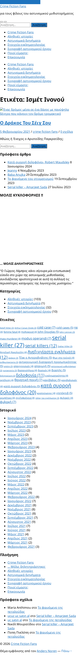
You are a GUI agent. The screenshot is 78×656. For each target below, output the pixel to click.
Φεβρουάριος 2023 (21, 447)
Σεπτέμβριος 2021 (20, 518)
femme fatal (12, 332)
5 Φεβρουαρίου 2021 (15, 132)
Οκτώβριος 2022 (19, 464)
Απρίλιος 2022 (18, 488)
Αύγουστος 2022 (19, 472)
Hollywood (29, 332)
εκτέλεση (7, 380)
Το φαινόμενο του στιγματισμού (31, 179)
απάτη (8, 366)
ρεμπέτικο (7, 398)
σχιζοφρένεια (25, 398)
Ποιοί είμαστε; (18, 53)
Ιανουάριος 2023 (19, 451)
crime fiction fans (45, 132)
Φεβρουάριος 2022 (21, 497)
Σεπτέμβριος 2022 (20, 468)
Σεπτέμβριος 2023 (20, 426)
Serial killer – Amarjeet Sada (27, 187)
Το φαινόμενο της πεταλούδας (50, 620)
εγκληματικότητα (56, 375)
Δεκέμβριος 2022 (20, 455)
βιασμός (44, 370)
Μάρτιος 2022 (18, 493)
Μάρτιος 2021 (18, 542)
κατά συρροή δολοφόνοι (22, 386)
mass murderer (10, 338)
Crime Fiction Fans (13, 6)
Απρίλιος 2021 (18, 538)
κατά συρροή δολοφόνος (35, 389)
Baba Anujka (16, 175)
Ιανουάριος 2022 (19, 501)
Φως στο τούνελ (63, 357)
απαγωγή (42, 366)
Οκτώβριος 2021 (19, 513)
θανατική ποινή (28, 380)
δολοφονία (30, 375)
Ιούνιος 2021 (17, 530)
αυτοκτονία (10, 370)
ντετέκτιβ (64, 393)
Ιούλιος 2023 (17, 430)
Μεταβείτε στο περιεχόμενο (20, 2)
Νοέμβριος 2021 (19, 509)
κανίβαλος (52, 380)
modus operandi (36, 338)
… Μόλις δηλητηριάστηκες (26, 567)
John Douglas (48, 332)
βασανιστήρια (27, 370)
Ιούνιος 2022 (17, 480)
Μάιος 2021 (16, 534)
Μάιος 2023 (16, 435)
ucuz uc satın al (19, 616)
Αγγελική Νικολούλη (13, 352)
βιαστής (58, 370)
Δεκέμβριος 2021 (20, 505)
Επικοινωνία (16, 57)
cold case (46, 327)
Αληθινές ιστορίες (20, 36)
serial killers (41, 345)
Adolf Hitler (7, 328)
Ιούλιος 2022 (17, 476)
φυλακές (66, 398)
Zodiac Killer (65, 346)
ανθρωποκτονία (9, 362)
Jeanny (12, 170)
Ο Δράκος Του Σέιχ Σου (25, 123)
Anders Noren (47, 651)
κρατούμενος (46, 393)
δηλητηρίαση (7, 375)
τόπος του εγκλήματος (47, 398)
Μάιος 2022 (16, 484)
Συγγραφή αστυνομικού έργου (29, 49)
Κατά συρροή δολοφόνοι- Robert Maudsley (38, 162)
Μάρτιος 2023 (18, 443)
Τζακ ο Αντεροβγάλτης (35, 357)
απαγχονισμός (23, 366)
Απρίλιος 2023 (18, 439)
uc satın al (15, 620)
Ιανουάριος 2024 (19, 418)
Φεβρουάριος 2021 (21, 547)
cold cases (64, 327)
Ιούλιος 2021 (17, 526)
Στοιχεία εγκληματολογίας (26, 45)
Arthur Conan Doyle (25, 328)
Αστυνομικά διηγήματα (24, 40)
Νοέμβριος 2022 (19, 459)
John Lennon (67, 332)
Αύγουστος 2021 (19, 522)
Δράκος (13, 358)
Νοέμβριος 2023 (19, 422)
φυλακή (8, 402)
